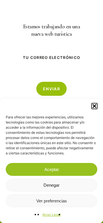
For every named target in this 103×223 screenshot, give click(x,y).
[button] (94, 106)
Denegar (51, 185)
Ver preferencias (51, 200)
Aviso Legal (51, 214)
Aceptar (51, 169)
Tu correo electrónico (51, 57)
